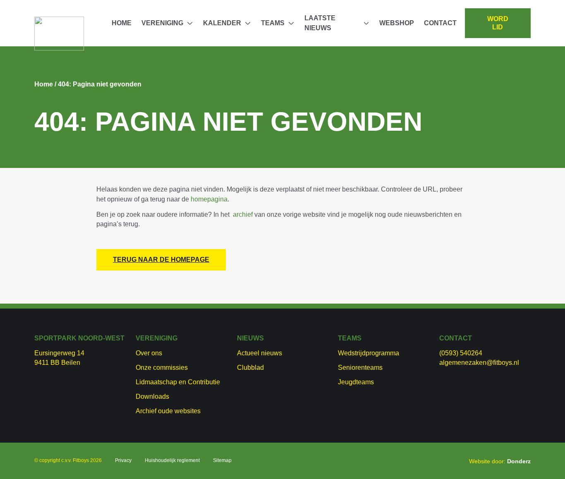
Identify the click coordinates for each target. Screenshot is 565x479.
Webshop (396, 22)
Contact (440, 22)
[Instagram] (367, 459)
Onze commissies (162, 367)
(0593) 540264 (460, 353)
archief (243, 214)
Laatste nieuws (319, 22)
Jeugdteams (356, 382)
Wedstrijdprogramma (368, 353)
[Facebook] (353, 459)
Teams (273, 22)
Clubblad (250, 367)
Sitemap (222, 460)
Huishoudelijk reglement (172, 460)
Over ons (149, 353)
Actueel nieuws (259, 353)
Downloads (152, 396)
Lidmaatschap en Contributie (178, 382)
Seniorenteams (360, 367)
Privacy (123, 460)
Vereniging (162, 22)
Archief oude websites (168, 410)
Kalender (222, 22)
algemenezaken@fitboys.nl (479, 362)
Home (122, 22)
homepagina (209, 199)
